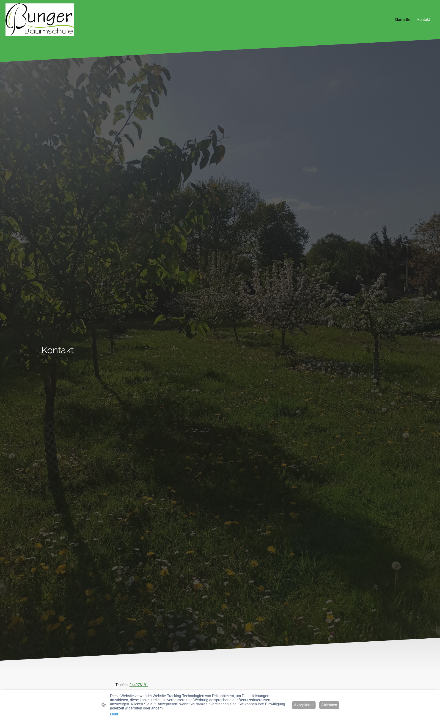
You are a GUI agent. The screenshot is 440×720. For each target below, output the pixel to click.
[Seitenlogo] (40, 19)
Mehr (114, 714)
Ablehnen (329, 705)
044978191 (138, 685)
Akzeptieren (304, 705)
